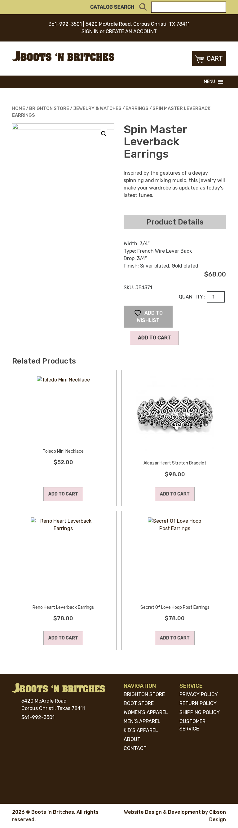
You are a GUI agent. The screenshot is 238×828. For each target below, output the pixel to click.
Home (18, 108)
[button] (209, 82)
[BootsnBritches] (63, 56)
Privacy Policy (198, 694)
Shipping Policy (199, 712)
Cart (215, 58)
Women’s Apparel (146, 712)
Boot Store (139, 703)
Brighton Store (49, 108)
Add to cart (154, 338)
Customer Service (192, 725)
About (132, 739)
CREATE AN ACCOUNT (131, 31)
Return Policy (198, 703)
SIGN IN (90, 31)
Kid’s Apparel (141, 730)
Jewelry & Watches (97, 108)
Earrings (137, 108)
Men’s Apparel (142, 721)
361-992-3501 (65, 24)
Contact (135, 748)
